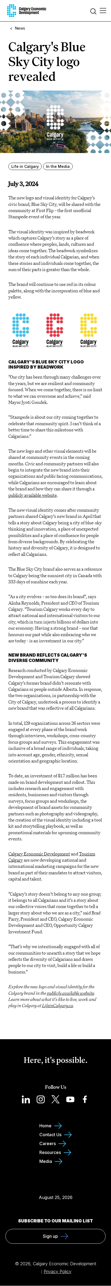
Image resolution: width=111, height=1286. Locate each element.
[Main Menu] (103, 11)
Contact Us (50, 1134)
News (20, 28)
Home (45, 1125)
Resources (50, 1152)
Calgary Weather (55, 1187)
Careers (47, 1143)
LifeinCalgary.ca (57, 1005)
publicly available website (70, 993)
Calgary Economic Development (39, 854)
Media (45, 1161)
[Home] (26, 10)
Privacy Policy (57, 1271)
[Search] (93, 12)
